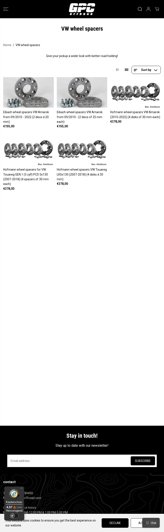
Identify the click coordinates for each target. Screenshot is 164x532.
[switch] (14, 515)
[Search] (140, 9)
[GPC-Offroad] (82, 9)
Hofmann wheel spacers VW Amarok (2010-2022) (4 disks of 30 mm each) (135, 114)
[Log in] (148, 9)
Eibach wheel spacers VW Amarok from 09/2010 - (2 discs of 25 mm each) (79, 116)
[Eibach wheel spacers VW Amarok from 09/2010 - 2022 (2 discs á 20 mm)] (28, 92)
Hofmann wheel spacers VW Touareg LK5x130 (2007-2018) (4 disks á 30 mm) (82, 174)
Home (7, 45)
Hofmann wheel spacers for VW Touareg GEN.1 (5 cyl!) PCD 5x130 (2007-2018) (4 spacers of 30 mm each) (26, 177)
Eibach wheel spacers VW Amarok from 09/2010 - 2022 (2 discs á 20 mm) (26, 116)
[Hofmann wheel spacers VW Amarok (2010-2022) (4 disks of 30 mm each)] (135, 92)
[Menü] (21, 489)
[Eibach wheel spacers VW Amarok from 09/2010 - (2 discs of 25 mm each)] (82, 92)
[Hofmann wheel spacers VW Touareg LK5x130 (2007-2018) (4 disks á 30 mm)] (82, 150)
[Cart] (157, 9)
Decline (115, 523)
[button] (5, 9)
